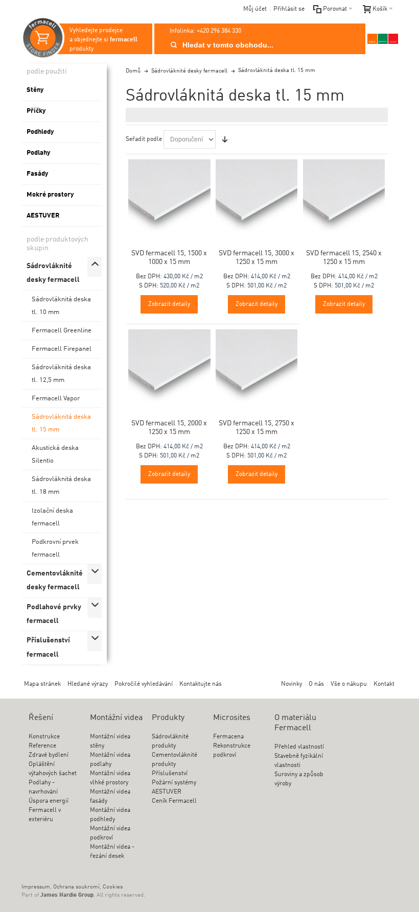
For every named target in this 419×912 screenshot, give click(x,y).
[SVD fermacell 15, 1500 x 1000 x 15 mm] (169, 200)
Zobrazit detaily (169, 304)
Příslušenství (170, 774)
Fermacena (228, 737)
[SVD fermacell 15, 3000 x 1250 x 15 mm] (257, 200)
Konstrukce (44, 737)
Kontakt (384, 684)
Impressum (35, 887)
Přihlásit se (289, 9)
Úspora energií (48, 801)
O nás (316, 684)
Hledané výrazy (87, 684)
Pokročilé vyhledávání (143, 684)
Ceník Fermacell (174, 801)
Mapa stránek (42, 684)
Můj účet (255, 9)
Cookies (113, 887)
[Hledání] (173, 45)
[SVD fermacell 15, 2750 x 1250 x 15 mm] (257, 370)
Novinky (291, 684)
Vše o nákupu (349, 684)
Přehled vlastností (299, 747)
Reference (42, 746)
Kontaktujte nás (200, 684)
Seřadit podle (144, 139)
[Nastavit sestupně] (224, 139)
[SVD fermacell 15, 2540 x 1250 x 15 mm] (344, 200)
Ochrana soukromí (76, 887)
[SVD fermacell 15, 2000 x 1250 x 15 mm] (169, 370)
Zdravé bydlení (48, 755)
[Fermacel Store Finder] (382, 38)
